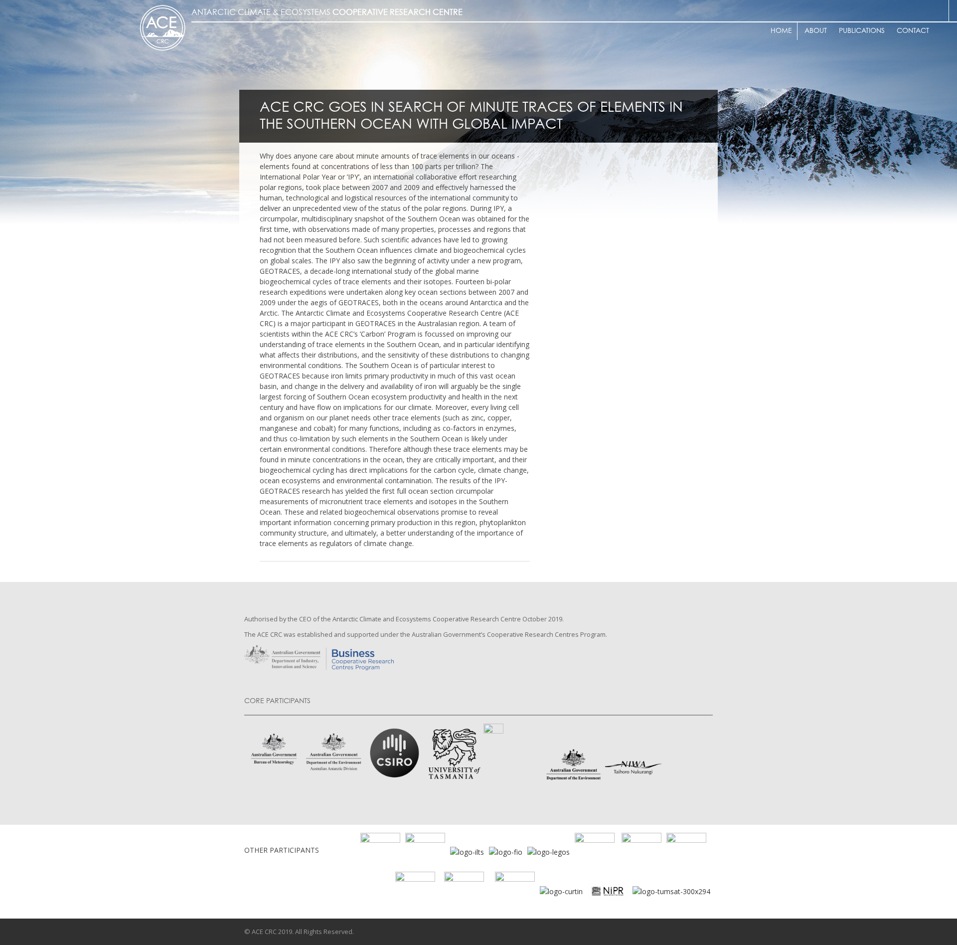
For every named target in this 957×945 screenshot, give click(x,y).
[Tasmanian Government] (594, 851)
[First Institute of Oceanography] (505, 851)
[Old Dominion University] (380, 851)
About (815, 30)
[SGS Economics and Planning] (425, 851)
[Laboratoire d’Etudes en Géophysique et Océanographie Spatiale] (548, 851)
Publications (862, 30)
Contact (913, 30)
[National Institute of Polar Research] (649, 890)
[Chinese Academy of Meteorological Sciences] (514, 890)
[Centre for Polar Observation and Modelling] (464, 890)
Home (781, 30)
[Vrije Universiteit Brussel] (415, 890)
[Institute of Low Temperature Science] (467, 851)
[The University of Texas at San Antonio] (686, 851)
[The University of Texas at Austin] (641, 851)
